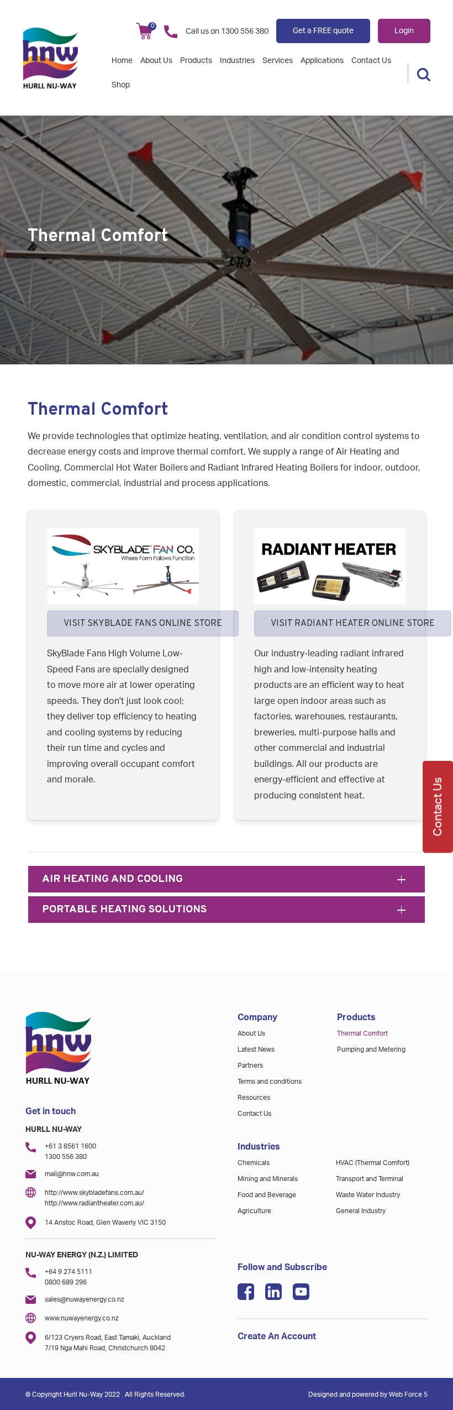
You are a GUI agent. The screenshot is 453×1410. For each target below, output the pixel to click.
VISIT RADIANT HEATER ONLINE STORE (353, 623)
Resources (254, 1097)
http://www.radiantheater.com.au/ (94, 1203)
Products (196, 61)
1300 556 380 (244, 31)
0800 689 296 (66, 1282)
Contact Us (371, 61)
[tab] (226, 879)
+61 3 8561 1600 (70, 1146)
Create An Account (277, 1336)
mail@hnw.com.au (72, 1174)
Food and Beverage (267, 1195)
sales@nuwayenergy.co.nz (84, 1299)
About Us (156, 61)
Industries (237, 61)
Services (277, 61)
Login (404, 31)
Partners (250, 1065)
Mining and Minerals (268, 1179)
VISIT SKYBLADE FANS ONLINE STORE (143, 623)
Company (257, 1017)
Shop (121, 85)
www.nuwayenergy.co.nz (82, 1318)
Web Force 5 (408, 1394)
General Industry (361, 1211)
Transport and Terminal (369, 1179)
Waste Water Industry (368, 1195)
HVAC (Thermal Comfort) (372, 1163)
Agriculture (254, 1211)
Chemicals (254, 1163)
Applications (322, 61)
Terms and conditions (270, 1081)
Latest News (256, 1049)
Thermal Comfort (362, 1033)
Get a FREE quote (323, 31)
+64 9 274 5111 (68, 1271)
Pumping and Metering (371, 1049)
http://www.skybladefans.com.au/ (94, 1192)
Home (122, 61)
